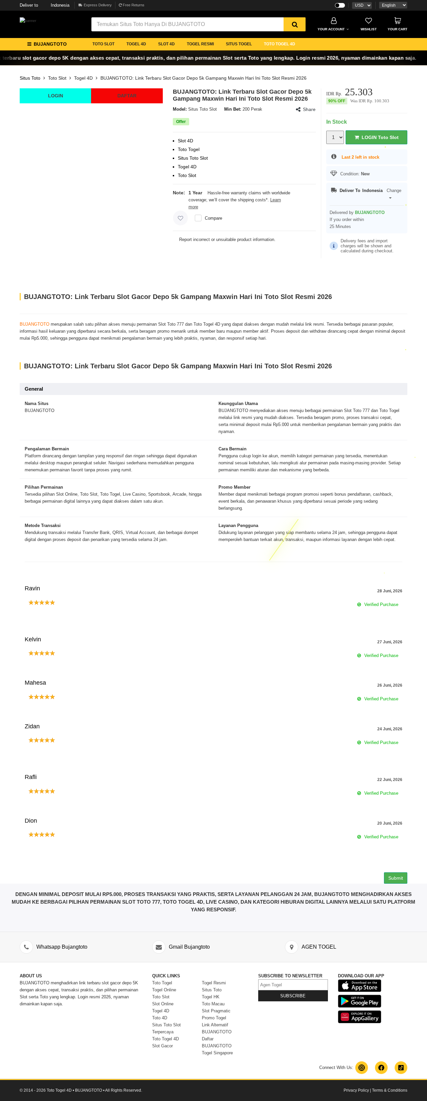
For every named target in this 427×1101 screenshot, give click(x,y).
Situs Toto (30, 78)
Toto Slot (57, 78)
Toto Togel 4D (165, 1038)
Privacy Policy (356, 1090)
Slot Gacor (162, 1045)
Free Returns (133, 5)
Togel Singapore (217, 1052)
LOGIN (55, 95)
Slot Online (162, 1003)
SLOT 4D (166, 44)
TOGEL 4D (136, 44)
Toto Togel (162, 982)
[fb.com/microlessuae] (381, 1067)
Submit (395, 878)
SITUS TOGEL (239, 44)
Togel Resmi (214, 982)
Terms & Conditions (389, 1090)
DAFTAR (126, 95)
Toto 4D (159, 1017)
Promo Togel (214, 1017)
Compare (213, 218)
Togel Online (164, 989)
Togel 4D (83, 78)
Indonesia (44, 5)
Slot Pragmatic (216, 1010)
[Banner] (28, 21)
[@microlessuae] (361, 1067)
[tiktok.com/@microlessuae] (401, 1067)
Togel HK (211, 996)
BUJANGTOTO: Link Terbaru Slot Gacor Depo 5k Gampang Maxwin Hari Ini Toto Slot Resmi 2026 (203, 78)
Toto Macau (213, 1003)
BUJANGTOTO (34, 324)
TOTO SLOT (103, 44)
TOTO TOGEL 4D (279, 44)
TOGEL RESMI (200, 44)
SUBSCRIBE (293, 995)
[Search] (295, 24)
